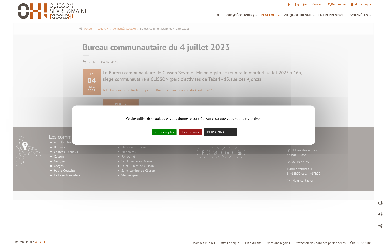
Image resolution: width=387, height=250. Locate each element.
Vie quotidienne (298, 15)
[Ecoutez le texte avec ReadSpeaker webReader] (380, 214)
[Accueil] (220, 15)
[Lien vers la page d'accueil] (58, 11)
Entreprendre (331, 15)
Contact (317, 4)
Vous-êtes (359, 15)
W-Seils (40, 242)
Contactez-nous (360, 242)
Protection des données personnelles (320, 243)
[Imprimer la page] (380, 203)
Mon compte (362, 4)
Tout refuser (190, 132)
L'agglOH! (269, 15)
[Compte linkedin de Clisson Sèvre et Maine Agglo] (297, 4)
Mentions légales (278, 243)
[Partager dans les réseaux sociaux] (380, 226)
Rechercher (338, 4)
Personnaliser (220, 132)
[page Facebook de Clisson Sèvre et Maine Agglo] (289, 4)
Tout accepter (164, 132)
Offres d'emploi (230, 243)
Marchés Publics (204, 243)
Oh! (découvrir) (240, 15)
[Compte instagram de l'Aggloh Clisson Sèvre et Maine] (305, 4)
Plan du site (253, 243)
